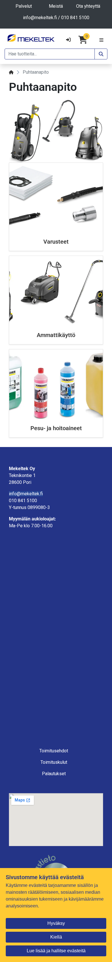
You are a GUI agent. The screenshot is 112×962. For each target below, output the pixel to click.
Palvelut (24, 6)
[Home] (11, 72)
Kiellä (56, 937)
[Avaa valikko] (101, 39)
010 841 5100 (75, 17)
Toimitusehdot (53, 750)
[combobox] (50, 54)
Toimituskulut (53, 762)
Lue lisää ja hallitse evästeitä (56, 950)
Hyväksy (56, 923)
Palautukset (54, 773)
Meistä (56, 6)
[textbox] (56, 500)
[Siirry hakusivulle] (100, 54)
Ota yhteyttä (88, 6)
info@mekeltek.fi (40, 17)
